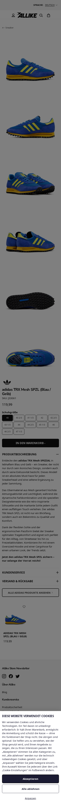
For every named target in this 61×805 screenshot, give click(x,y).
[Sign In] (13, 15)
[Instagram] (4, 676)
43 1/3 (7, 424)
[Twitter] (18, 676)
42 (42, 417)
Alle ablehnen (30, 789)
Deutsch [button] (50, 5)
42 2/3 (53, 417)
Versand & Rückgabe (17, 581)
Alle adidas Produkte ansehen (29, 592)
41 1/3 (30, 417)
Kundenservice (13, 572)
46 (53, 424)
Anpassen (30, 798)
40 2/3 (19, 417)
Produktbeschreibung (19, 454)
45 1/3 (42, 424)
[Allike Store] (27, 16)
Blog (4, 692)
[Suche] (41, 15)
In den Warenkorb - (30, 443)
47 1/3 (19, 431)
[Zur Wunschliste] (24, 606)
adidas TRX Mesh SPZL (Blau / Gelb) (15, 634)
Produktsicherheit (12, 707)
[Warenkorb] (48, 15)
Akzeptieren (30, 778)
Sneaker (9, 27)
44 (19, 424)
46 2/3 (7, 431)
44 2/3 (30, 424)
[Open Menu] (5, 15)
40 (7, 417)
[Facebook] (11, 676)
